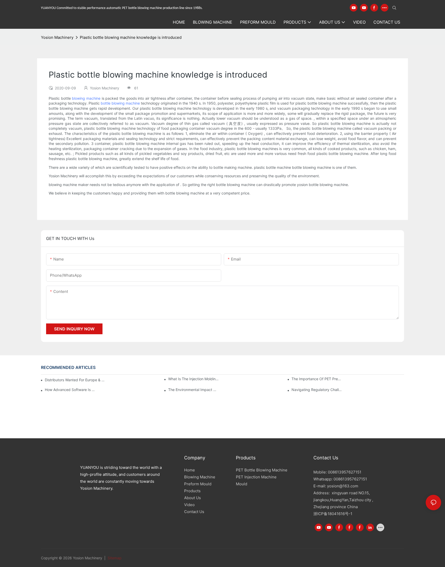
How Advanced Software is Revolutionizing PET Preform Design (70, 389)
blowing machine (86, 98)
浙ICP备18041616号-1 (332, 513)
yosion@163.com (342, 486)
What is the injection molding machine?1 (193, 379)
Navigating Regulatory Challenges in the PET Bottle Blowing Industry (317, 389)
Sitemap (114, 558)
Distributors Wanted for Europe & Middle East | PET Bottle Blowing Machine (75, 380)
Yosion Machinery (57, 37)
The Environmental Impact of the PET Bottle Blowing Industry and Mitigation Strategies (193, 389)
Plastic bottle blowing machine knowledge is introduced (131, 37)
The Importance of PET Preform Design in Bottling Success (317, 379)
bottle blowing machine (120, 103)
